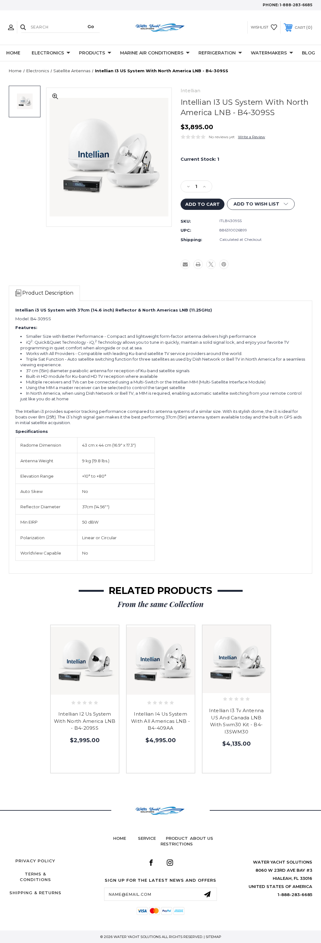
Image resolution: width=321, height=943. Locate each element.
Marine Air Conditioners (151, 53)
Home (13, 53)
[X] (211, 264)
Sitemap (213, 937)
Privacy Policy (35, 860)
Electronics (48, 53)
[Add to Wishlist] (85, 689)
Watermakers (269, 53)
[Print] (198, 264)
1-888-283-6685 (296, 5)
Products (92, 53)
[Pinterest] (224, 264)
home (119, 838)
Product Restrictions (176, 841)
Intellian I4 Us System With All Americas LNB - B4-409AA (160, 721)
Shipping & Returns (35, 892)
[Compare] (98, 689)
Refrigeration (217, 53)
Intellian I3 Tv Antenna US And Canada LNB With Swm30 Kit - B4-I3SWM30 (236, 721)
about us (201, 838)
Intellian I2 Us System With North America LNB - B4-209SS (85, 721)
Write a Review (251, 136)
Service (147, 838)
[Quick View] (71, 689)
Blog (308, 53)
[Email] (185, 264)
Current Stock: (200, 159)
